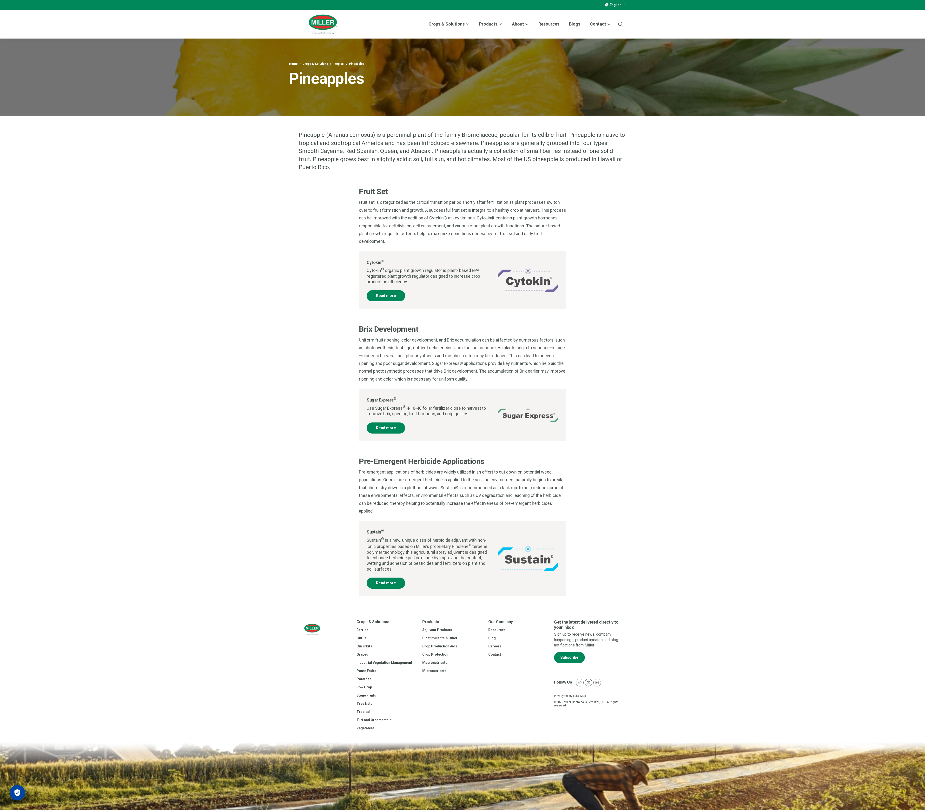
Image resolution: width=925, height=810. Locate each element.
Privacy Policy (563, 696)
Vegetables (366, 728)
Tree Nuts (364, 703)
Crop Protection (435, 654)
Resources (548, 23)
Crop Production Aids (439, 646)
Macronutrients (434, 663)
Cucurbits (364, 646)
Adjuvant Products (437, 630)
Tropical (338, 64)
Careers (494, 646)
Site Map (580, 696)
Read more (386, 295)
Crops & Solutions (447, 23)
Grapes (362, 654)
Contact (494, 654)
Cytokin (375, 262)
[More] (623, 4)
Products (488, 23)
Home (293, 64)
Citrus (361, 638)
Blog (492, 638)
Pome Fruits (366, 671)
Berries (362, 630)
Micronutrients (434, 671)
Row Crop (364, 687)
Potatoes (364, 679)
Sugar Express (381, 399)
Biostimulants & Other (439, 638)
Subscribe (569, 657)
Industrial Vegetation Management (384, 663)
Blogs (574, 23)
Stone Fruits (366, 695)
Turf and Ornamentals (374, 720)
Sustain (375, 531)
